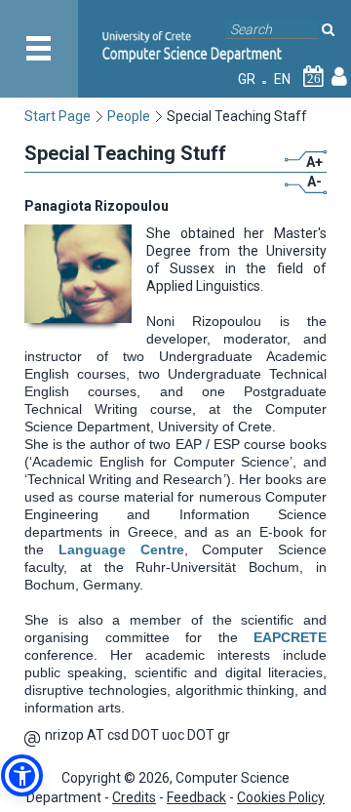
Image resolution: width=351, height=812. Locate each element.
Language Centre (121, 549)
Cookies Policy (281, 797)
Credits (134, 797)
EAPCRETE (283, 637)
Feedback (196, 797)
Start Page (57, 116)
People (128, 116)
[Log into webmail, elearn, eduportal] (339, 79)
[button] (22, 775)
